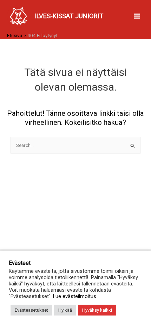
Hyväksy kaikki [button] (97, 310)
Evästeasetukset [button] (31, 310)
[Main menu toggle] (137, 16)
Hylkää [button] (65, 310)
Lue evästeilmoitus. (75, 296)
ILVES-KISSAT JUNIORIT (69, 16)
